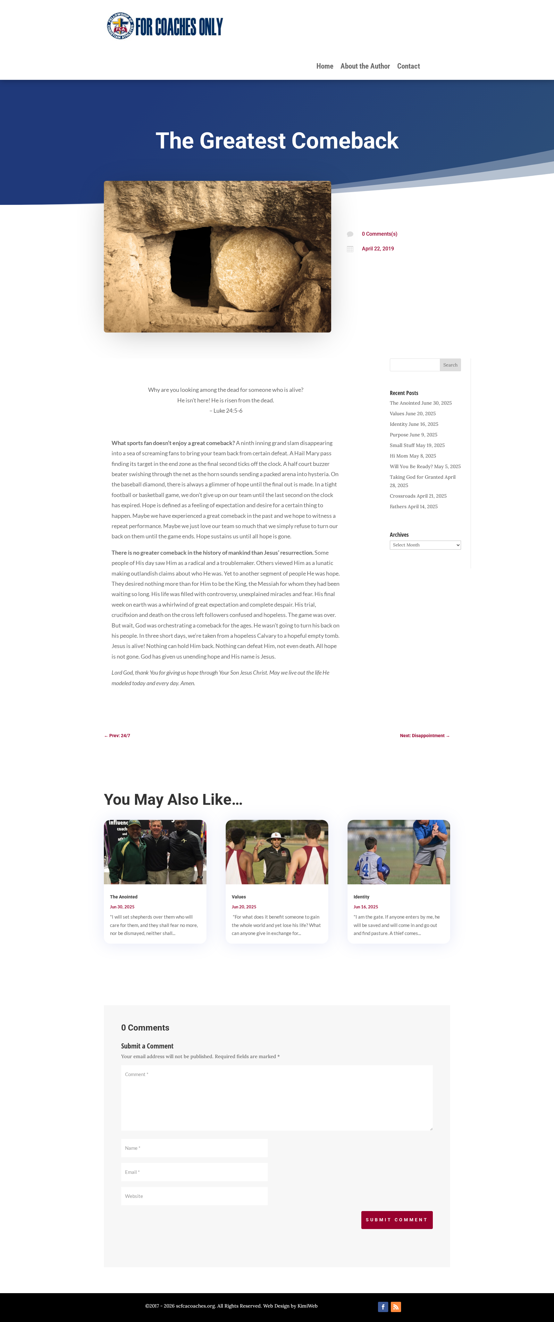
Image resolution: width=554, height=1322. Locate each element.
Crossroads (403, 496)
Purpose (399, 435)
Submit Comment (397, 1219)
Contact (408, 67)
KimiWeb (308, 1306)
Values (397, 413)
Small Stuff (402, 445)
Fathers (398, 506)
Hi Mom (399, 456)
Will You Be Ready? (411, 466)
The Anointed (405, 403)
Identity (398, 424)
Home (324, 67)
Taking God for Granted (416, 477)
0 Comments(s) (380, 234)
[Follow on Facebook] (383, 1307)
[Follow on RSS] (396, 1307)
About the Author (365, 67)
